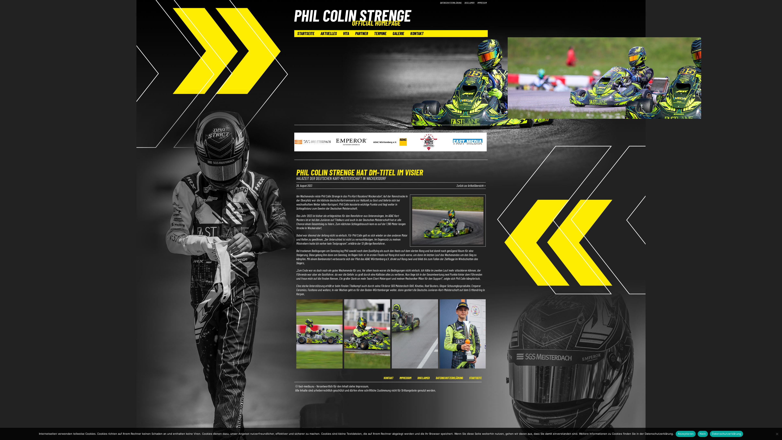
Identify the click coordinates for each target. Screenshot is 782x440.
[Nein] (777, 434)
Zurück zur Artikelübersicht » (471, 185)
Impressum (482, 2)
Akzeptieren (686, 433)
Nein (703, 433)
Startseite (305, 33)
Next (482, 142)
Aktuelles (329, 33)
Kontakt (417, 33)
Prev (299, 142)
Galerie (398, 33)
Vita (346, 33)
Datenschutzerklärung (450, 2)
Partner (361, 33)
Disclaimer (469, 2)
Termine (380, 33)
